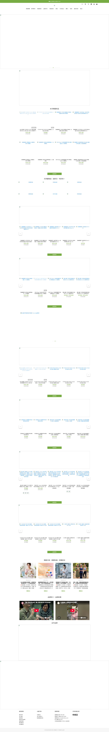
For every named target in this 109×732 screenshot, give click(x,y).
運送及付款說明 (22, 719)
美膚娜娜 (39, 8)
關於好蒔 (21, 714)
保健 (57, 8)
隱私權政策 (21, 722)
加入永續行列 (39, 716)
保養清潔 (51, 8)
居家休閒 (76, 8)
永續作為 (38, 714)
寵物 (67, 8)
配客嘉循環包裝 (40, 718)
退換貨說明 (21, 721)
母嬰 (71, 8)
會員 (81, 8)
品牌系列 (45, 8)
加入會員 (21, 716)
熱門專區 (33, 8)
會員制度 (21, 718)
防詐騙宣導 (21, 724)
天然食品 (62, 8)
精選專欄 (28, 8)
